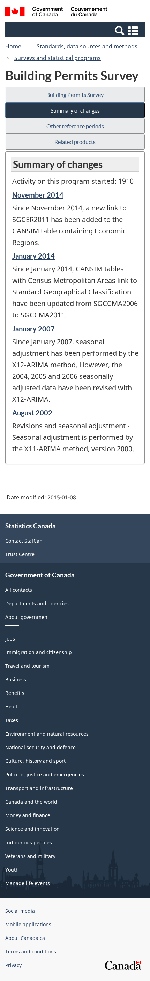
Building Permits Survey (75, 94)
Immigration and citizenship (38, 652)
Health (13, 706)
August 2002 (32, 412)
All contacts (18, 590)
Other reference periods (75, 126)
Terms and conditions (30, 951)
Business (15, 679)
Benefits (14, 693)
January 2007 (33, 328)
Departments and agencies (37, 603)
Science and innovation (32, 829)
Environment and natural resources (47, 733)
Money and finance (27, 815)
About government (27, 617)
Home (13, 46)
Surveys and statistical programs (57, 58)
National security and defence (40, 747)
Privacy (13, 965)
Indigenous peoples (28, 842)
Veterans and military (30, 856)
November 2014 (37, 195)
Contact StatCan (24, 540)
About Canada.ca (25, 938)
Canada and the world (31, 801)
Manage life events (27, 883)
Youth (12, 869)
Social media (20, 910)
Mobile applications (28, 924)
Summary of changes (75, 110)
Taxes (11, 720)
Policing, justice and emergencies (44, 774)
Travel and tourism (27, 665)
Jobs (10, 638)
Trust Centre (20, 554)
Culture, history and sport (35, 761)
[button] (76, 30)
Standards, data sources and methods (87, 46)
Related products (75, 141)
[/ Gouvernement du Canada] (56, 12)
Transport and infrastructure (39, 788)
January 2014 (33, 256)
